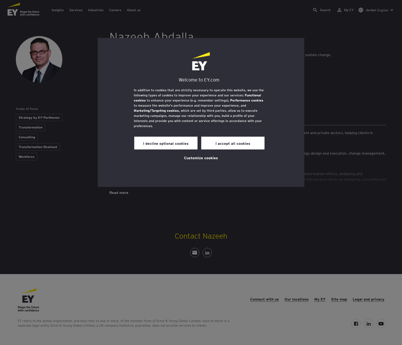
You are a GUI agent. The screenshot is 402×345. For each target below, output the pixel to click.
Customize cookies (201, 157)
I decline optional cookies (166, 143)
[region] (201, 112)
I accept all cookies (232, 143)
